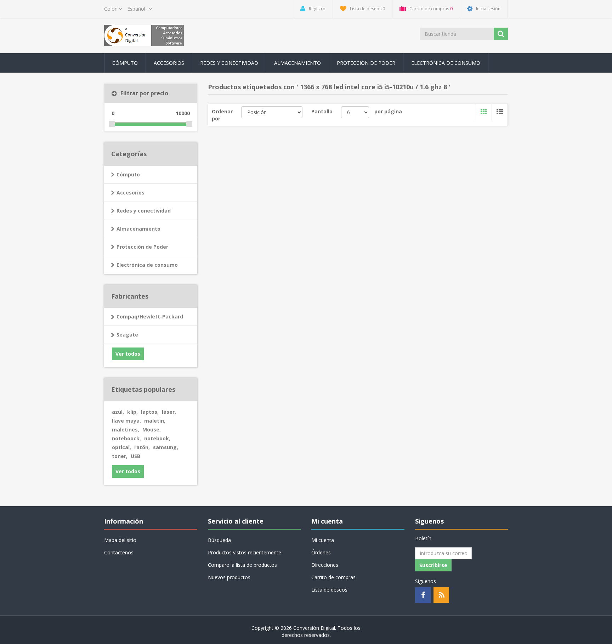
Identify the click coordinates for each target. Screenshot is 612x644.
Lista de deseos (329, 589)
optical (121, 447)
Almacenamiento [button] (297, 63)
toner (120, 456)
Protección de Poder (366, 63)
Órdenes (321, 552)
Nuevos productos (229, 577)
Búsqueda (219, 540)
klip (132, 411)
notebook (157, 438)
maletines (125, 429)
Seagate (127, 334)
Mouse (151, 429)
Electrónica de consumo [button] (445, 63)
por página (388, 111)
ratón (142, 447)
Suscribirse (433, 565)
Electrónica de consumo (147, 264)
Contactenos (119, 552)
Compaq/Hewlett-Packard (150, 316)
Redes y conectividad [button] (229, 63)
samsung (165, 447)
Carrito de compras (333, 577)
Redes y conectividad (144, 210)
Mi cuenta (322, 540)
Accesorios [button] (169, 63)
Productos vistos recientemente (244, 552)
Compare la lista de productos (242, 564)
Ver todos (127, 353)
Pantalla (322, 111)
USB (135, 456)
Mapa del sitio (120, 540)
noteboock (126, 438)
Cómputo (128, 174)
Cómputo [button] (125, 63)
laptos (150, 411)
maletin (154, 420)
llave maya (126, 420)
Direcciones (324, 564)
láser (169, 411)
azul (118, 411)
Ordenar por (222, 115)
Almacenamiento (138, 228)
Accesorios (130, 192)
